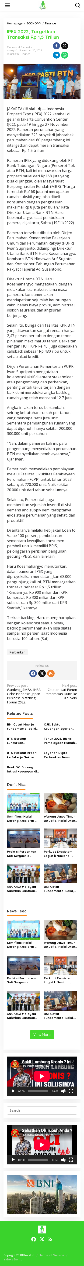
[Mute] (63, 1091)
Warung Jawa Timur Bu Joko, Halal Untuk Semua (60, 819)
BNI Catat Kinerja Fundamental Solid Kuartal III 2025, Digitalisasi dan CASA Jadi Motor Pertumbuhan (23, 726)
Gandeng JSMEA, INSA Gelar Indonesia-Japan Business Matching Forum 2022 (24, 694)
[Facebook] (33, 673)
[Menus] (7, 5)
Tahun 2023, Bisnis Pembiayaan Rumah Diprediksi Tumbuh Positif (59, 741)
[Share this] (56, 45)
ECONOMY (13, 54)
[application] (42, 1076)
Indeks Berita (13, 1259)
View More (42, 1034)
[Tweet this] (64, 45)
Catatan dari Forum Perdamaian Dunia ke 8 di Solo (61, 691)
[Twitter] (42, 673)
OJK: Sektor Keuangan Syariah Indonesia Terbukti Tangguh (58, 726)
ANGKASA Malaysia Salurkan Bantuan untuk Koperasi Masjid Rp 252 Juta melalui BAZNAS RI (21, 889)
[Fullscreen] (71, 1091)
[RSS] (51, 673)
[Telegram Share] (56, 55)
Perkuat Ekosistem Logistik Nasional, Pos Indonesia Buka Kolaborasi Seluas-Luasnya (59, 854)
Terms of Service (52, 1255)
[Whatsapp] (64, 55)
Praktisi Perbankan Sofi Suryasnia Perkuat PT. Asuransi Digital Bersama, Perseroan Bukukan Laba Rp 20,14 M (22, 854)
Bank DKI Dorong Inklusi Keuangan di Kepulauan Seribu (22, 769)
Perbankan (17, 652)
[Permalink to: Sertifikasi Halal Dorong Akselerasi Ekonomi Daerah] (23, 803)
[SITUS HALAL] (43, 5)
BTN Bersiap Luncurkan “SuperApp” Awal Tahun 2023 (20, 741)
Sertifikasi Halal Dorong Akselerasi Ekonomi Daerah (21, 819)
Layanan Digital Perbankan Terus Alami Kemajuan (57, 755)
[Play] (13, 1091)
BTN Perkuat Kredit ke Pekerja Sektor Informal (22, 755)
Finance (25, 54)
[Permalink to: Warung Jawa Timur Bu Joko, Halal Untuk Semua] (60, 803)
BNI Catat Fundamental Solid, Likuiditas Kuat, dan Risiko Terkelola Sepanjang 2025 (59, 889)
